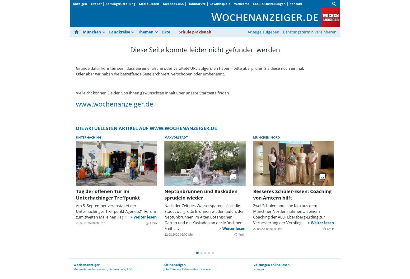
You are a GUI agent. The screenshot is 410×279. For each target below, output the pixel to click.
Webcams (241, 4)
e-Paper (259, 269)
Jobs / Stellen (172, 269)
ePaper (96, 4)
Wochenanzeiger (87, 265)
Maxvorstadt (176, 137)
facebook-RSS (173, 4)
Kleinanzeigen (175, 265)
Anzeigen (80, 4)
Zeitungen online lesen (272, 265)
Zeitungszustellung (120, 4)
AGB (130, 269)
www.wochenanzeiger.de (114, 103)
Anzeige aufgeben (263, 32)
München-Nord (266, 137)
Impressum (99, 269)
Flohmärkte (196, 4)
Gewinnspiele (220, 4)
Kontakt (295, 4)
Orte (166, 32)
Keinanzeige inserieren (197, 269)
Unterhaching (88, 137)
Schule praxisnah (195, 32)
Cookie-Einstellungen (269, 4)
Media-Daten (149, 4)
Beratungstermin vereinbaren (309, 32)
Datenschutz (117, 269)
